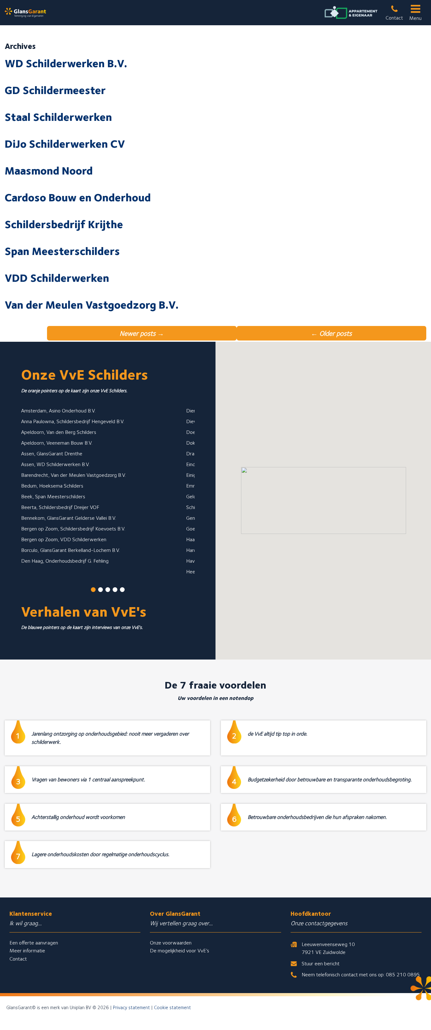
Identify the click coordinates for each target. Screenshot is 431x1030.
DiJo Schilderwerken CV (65, 143)
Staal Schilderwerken (58, 116)
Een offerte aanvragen (33, 942)
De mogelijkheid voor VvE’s (179, 950)
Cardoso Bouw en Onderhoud (78, 197)
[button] (93, 589)
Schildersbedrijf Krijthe (64, 224)
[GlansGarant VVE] (25, 12)
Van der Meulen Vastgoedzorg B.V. (92, 304)
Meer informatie (27, 950)
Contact (18, 959)
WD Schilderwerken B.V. (66, 63)
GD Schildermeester (55, 90)
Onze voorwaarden (171, 942)
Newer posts (142, 333)
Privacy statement (131, 1007)
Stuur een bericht (320, 963)
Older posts (331, 333)
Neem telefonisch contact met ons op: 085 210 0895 (361, 974)
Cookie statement (172, 1007)
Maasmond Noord (49, 170)
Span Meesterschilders (62, 251)
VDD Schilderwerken (57, 277)
